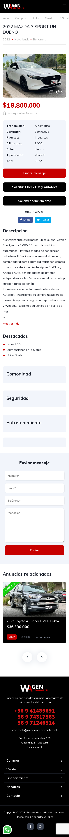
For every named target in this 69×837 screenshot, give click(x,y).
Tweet (44, 219)
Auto (36, 18)
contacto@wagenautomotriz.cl (34, 730)
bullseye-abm (45, 817)
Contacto (13, 795)
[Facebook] (30, 826)
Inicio (6, 18)
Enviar (34, 550)
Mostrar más (11, 323)
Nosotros (13, 787)
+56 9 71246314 (34, 723)
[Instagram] (40, 826)
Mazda (49, 18)
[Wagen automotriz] (14, 6)
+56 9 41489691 (34, 710)
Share (27, 219)
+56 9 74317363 (34, 716)
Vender (11, 769)
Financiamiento (17, 778)
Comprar (20, 18)
